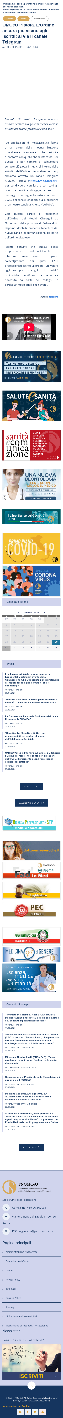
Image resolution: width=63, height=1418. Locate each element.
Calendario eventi (30, 803)
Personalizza (39, 18)
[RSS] (20, 1412)
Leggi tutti (30, 1147)
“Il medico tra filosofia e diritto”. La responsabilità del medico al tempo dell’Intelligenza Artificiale (25, 736)
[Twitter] (35, 1412)
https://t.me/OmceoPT (43, 181)
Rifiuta (23, 18)
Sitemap (10, 1307)
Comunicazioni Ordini (17, 1261)
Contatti (10, 1270)
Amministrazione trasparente (21, 1251)
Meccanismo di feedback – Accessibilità (27, 1325)
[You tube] (42, 1412)
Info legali (11, 1288)
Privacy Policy (13, 1279)
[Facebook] (28, 1412)
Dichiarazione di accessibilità (21, 1316)
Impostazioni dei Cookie (16, 1406)
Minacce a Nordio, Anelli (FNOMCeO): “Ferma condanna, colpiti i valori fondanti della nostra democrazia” (31, 1060)
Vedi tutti (30, 786)
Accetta (9, 18)
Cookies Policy (13, 1298)
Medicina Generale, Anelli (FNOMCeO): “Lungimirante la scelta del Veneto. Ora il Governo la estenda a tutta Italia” (28, 1096)
